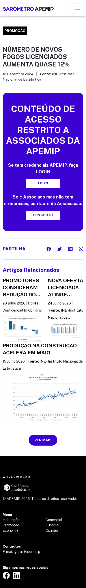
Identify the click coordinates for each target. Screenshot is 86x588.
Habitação (11, 520)
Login (43, 183)
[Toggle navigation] (77, 8)
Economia (11, 530)
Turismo (52, 525)
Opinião (52, 530)
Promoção (11, 525)
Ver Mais (43, 440)
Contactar (43, 215)
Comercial (54, 520)
